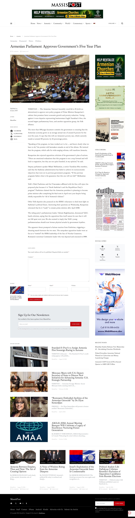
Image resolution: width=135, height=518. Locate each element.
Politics (38, 41)
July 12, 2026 (98, 178)
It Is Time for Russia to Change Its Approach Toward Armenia (102, 174)
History (33, 460)
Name (30, 285)
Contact (24, 509)
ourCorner (91, 462)
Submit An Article (71, 509)
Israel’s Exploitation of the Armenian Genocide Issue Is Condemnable (104, 155)
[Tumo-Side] (110, 98)
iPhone (31, 509)
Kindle (45, 509)
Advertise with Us (56, 509)
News (39, 23)
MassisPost (13, 120)
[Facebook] (11, 503)
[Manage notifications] (129, 512)
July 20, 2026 (98, 168)
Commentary (77, 23)
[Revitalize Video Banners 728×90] (67, 14)
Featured (22, 41)
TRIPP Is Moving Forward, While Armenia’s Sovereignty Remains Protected (104, 164)
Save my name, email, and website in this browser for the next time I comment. (49, 295)
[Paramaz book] (110, 130)
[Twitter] (15, 503)
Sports (88, 23)
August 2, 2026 (99, 159)
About (12, 509)
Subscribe (76, 324)
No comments (15, 51)
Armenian (43, 462)
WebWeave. (42, 513)
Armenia (47, 23)
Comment (31, 257)
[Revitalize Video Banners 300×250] (110, 67)
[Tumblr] (26, 503)
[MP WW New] (110, 302)
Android (38, 509)
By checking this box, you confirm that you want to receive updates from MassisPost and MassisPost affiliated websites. (49, 329)
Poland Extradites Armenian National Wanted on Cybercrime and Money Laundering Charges (107, 355)
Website (73, 285)
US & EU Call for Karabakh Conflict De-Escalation (16, 297)
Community (57, 23)
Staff (18, 509)
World (67, 23)
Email (51, 285)
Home (33, 23)
